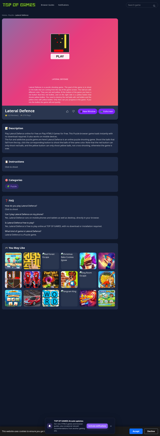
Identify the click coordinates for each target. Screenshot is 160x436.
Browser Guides (47, 5)
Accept (136, 431)
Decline (151, 431)
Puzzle (11, 15)
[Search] (154, 6)
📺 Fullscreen (106, 111)
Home (4, 15)
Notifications (63, 5)
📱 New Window (87, 111)
